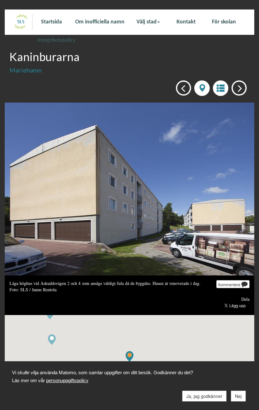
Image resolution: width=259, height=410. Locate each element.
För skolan (224, 22)
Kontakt (186, 22)
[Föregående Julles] (182, 88)
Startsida (51, 22)
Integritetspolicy (56, 40)
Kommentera (229, 284)
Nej (238, 396)
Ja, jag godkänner (204, 396)
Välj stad (146, 22)
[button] (51, 339)
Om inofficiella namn (99, 22)
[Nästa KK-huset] (237, 88)
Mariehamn (25, 70)
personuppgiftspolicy (67, 380)
